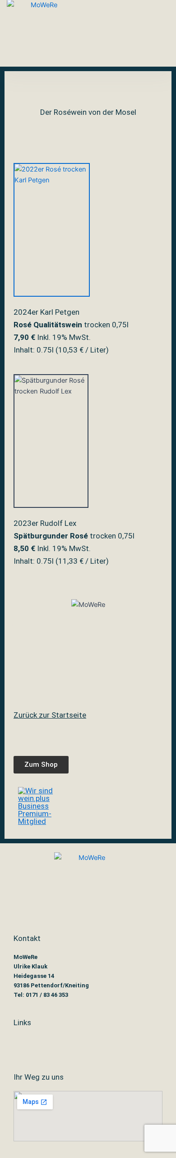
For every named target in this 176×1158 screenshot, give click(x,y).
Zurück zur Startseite (50, 714)
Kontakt (27, 938)
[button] (94, 33)
